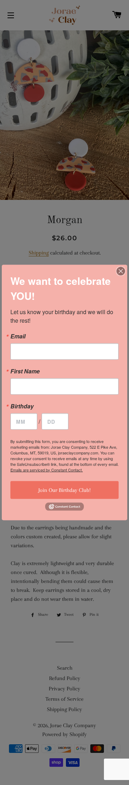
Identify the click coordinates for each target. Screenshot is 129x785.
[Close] (120, 271)
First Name (25, 371)
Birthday (22, 406)
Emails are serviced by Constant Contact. (46, 469)
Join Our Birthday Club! (64, 490)
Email (17, 336)
